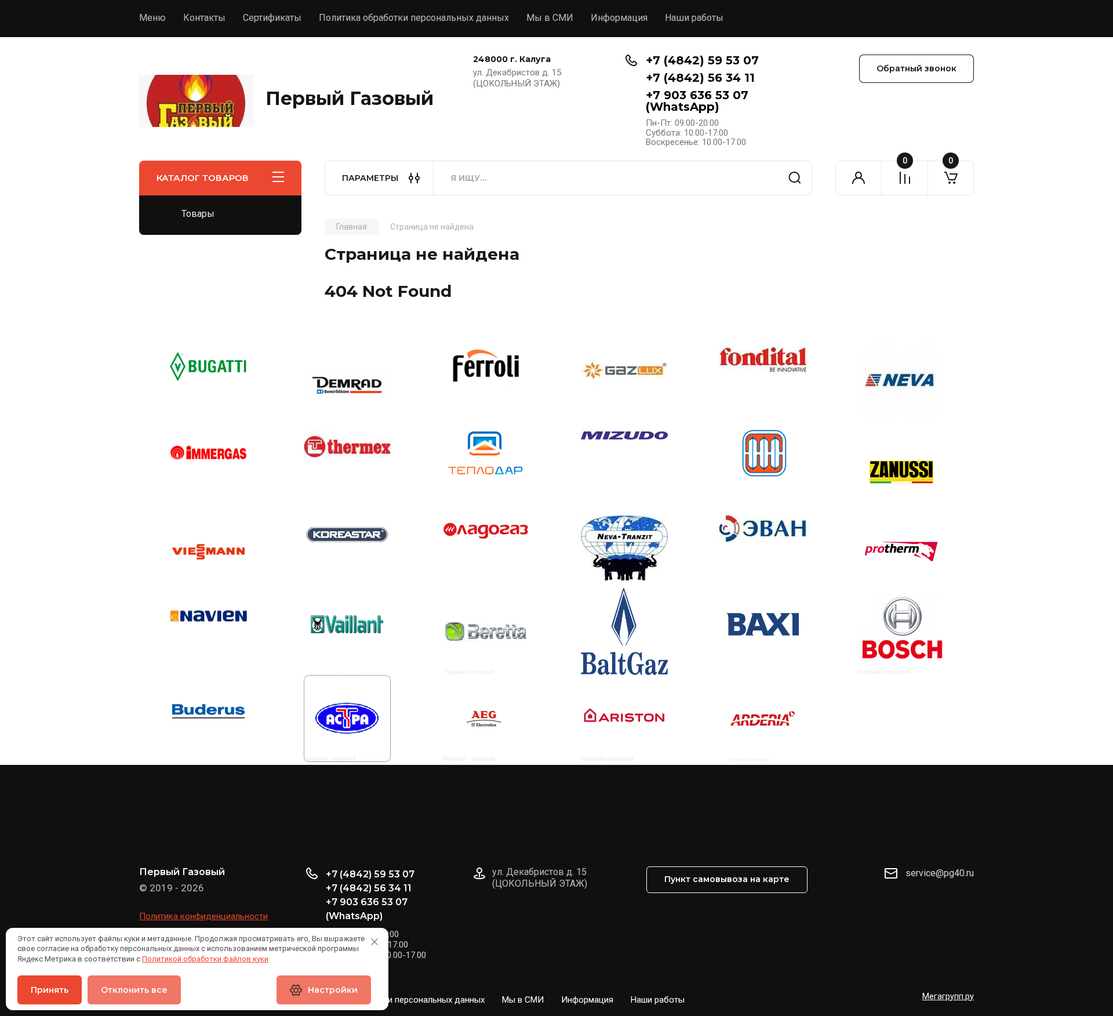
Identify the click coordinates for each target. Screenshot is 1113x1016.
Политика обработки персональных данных (414, 17)
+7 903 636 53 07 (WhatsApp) (697, 101)
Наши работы (694, 17)
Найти (794, 178)
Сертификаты (272, 17)
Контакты (204, 17)
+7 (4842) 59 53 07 (702, 60)
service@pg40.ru (939, 873)
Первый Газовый (349, 98)
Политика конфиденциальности (203, 916)
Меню (152, 17)
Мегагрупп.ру (948, 996)
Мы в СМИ (549, 17)
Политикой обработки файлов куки (205, 959)
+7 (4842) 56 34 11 (700, 78)
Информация (619, 17)
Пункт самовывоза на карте (727, 879)
